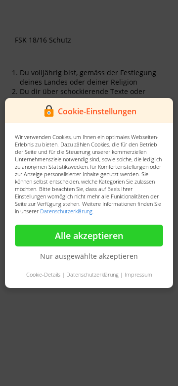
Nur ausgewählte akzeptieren (89, 256)
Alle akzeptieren (89, 235)
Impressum (138, 274)
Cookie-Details (43, 274)
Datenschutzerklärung (66, 211)
